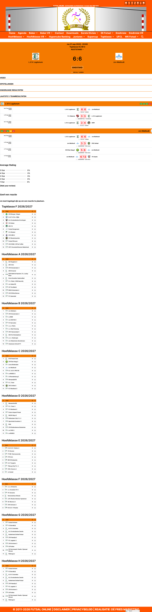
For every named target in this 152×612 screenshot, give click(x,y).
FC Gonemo (11, 492)
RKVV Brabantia (12, 460)
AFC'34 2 (11, 265)
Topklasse (106, 36)
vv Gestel (10, 472)
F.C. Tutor (11, 382)
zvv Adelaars (12, 311)
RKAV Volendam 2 (13, 290)
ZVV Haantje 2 (12, 537)
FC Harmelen (12, 323)
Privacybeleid (82, 609)
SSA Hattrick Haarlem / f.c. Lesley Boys (18, 274)
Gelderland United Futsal (15, 534)
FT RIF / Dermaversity (14, 454)
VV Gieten (11, 223)
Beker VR (45, 33)
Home (12, 33)
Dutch (130, 611)
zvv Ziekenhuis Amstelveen (16, 341)
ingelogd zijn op (14, 201)
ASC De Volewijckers (14, 335)
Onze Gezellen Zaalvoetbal (16, 278)
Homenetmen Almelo (14, 495)
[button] (37, 33)
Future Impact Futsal (14, 412)
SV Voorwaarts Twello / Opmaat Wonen (17, 550)
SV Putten (11, 546)
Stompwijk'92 (12, 379)
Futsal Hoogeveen (13, 229)
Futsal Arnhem (12, 522)
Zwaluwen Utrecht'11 (14, 344)
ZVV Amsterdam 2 (13, 314)
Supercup (92, 36)
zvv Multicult (12, 367)
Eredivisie (121, 33)
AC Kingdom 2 (12, 262)
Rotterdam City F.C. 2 (14, 418)
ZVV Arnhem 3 (12, 543)
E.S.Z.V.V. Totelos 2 (13, 448)
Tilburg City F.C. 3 (13, 466)
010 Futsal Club (13, 358)
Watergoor (11, 553)
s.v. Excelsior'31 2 (13, 489)
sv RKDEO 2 (11, 373)
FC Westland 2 (12, 409)
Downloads (72, 33)
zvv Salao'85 (12, 284)
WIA (9, 424)
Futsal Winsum (13, 241)
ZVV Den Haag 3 (13, 361)
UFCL (119, 36)
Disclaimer (61, 609)
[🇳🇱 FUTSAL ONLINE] (76, 19)
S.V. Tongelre (12, 463)
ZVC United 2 (12, 385)
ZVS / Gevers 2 (12, 469)
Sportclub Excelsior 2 (14, 421)
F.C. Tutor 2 (11, 406)
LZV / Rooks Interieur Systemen (17, 498)
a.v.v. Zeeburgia (13, 338)
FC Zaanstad (12, 296)
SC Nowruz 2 (12, 501)
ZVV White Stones (13, 293)
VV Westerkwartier (14, 238)
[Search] (142, 36)
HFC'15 (10, 226)
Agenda (22, 33)
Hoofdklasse (15, 36)
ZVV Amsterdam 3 (13, 268)
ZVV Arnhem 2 (12, 504)
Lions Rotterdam (13, 364)
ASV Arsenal (12, 271)
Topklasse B (74, 47)
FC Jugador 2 (12, 540)
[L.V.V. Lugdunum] (36, 58)
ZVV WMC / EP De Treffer (15, 244)
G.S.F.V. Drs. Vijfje (13, 217)
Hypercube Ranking (59, 36)
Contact (59, 33)
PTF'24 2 (10, 457)
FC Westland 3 (12, 388)
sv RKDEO (11, 433)
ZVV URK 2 (11, 235)
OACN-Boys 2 (12, 415)
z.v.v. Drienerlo (12, 486)
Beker (32, 33)
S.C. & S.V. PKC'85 (13, 370)
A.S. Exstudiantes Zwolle (15, 531)
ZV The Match (12, 287)
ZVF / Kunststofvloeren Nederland (18, 247)
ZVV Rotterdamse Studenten (17, 427)
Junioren (78, 36)
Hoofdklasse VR (35, 36)
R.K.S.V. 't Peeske (13, 507)
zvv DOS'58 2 (12, 320)
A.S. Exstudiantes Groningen (17, 220)
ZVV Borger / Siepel (14, 214)
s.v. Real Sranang (13, 329)
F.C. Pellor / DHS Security (15, 281)
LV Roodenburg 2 (13, 376)
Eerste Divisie (88, 33)
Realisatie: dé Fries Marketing (117, 609)
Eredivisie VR (136, 33)
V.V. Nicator (11, 232)
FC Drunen (11, 451)
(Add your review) (7, 186)
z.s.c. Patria (11, 326)
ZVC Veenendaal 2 (13, 332)
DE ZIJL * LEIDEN (78, 72)
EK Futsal (106, 33)
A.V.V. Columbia (13, 528)
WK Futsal (130, 36)
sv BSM (10, 317)
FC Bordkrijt (12, 525)
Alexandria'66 (12, 403)
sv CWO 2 (11, 430)
